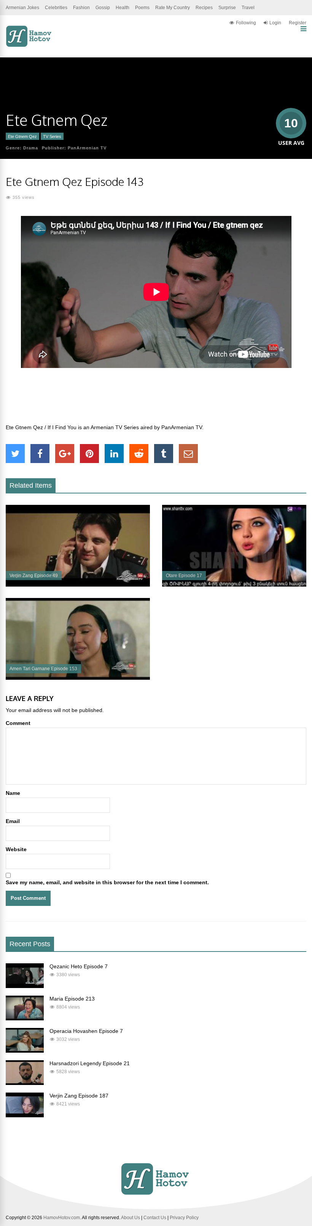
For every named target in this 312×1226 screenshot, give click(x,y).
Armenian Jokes (22, 7)
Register (297, 23)
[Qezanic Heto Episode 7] (25, 986)
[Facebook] (39, 453)
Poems (142, 7)
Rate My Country (172, 7)
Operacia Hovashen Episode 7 (86, 1031)
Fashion (81, 7)
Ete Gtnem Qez (22, 136)
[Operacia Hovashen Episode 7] (25, 1051)
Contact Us (154, 1217)
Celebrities (56, 7)
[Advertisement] (156, 400)
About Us (130, 1217)
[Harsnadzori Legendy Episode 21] (25, 1083)
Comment (18, 723)
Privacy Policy (184, 1217)
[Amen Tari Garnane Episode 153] (78, 678)
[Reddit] (138, 453)
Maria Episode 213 (72, 999)
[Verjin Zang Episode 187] (25, 1115)
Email (13, 821)
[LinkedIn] (114, 453)
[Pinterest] (89, 453)
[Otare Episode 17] (234, 585)
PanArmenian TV (87, 148)
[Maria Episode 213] (25, 1018)
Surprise (227, 7)
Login (275, 23)
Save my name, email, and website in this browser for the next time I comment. (107, 882)
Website (16, 849)
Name (13, 793)
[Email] (188, 453)
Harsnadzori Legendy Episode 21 (89, 1063)
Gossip (103, 7)
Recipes (204, 7)
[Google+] (64, 453)
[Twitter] (15, 453)
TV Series (52, 136)
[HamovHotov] (29, 45)
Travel (248, 7)
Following (246, 23)
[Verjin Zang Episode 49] (78, 585)
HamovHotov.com (61, 1217)
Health (122, 7)
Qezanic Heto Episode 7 (78, 966)
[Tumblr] (163, 453)
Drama (30, 148)
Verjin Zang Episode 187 (78, 1096)
